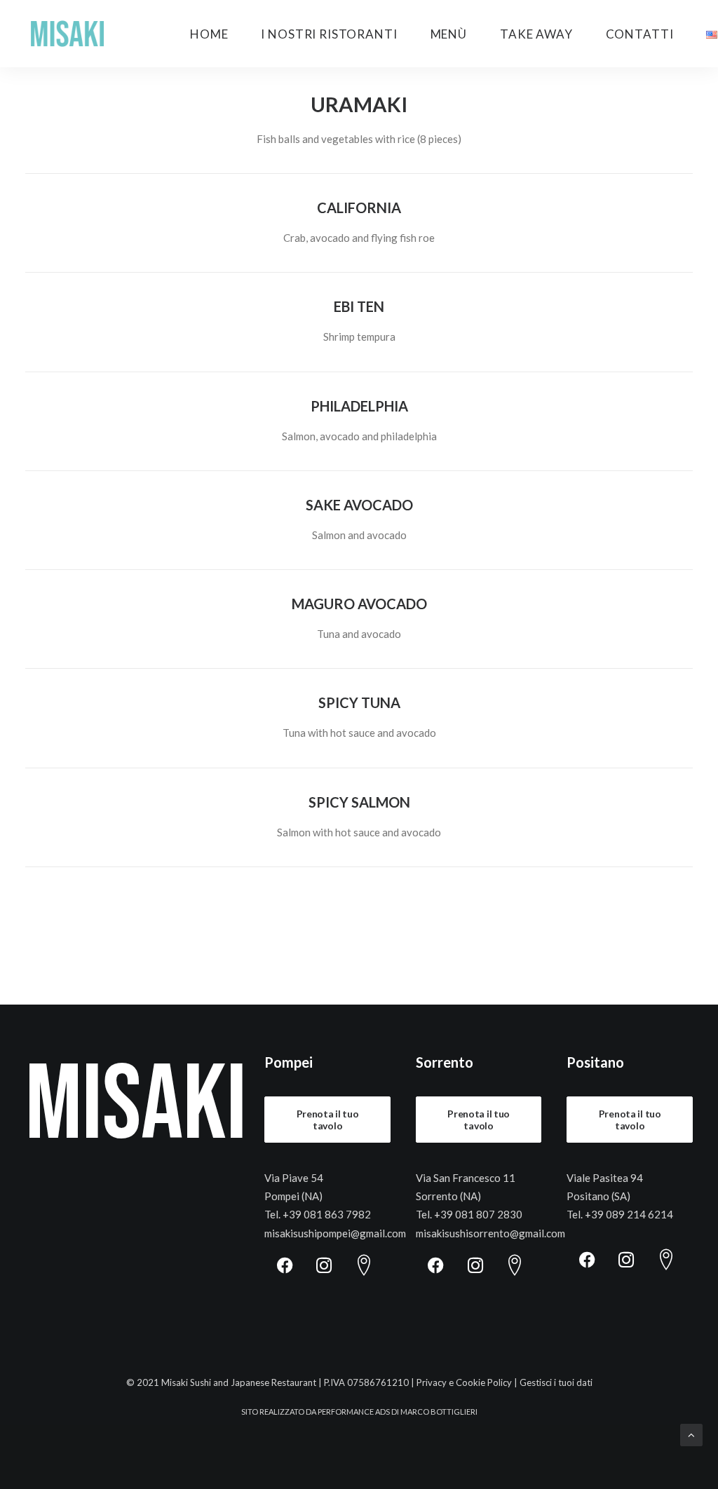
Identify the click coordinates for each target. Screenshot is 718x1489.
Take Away (536, 34)
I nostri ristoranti (329, 34)
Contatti (640, 34)
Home (209, 34)
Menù (449, 34)
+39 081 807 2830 (478, 1214)
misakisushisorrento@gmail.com (490, 1233)
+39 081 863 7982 (327, 1214)
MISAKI (136, 1106)
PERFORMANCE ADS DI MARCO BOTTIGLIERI (397, 1411)
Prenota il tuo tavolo (329, 1119)
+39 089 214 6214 (629, 1214)
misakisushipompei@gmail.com (335, 1233)
